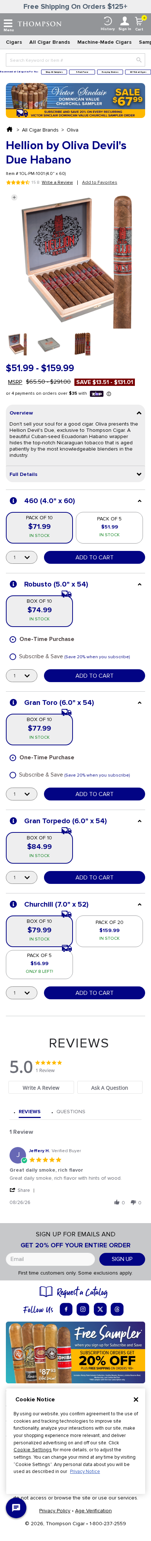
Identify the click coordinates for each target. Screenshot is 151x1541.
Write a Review (57, 182)
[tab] (41, 1087)
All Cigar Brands (49, 42)
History (108, 29)
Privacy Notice (85, 1471)
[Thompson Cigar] (40, 23)
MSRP (15, 382)
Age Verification (93, 1511)
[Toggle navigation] (8, 23)
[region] (75, 1441)
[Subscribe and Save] (75, 1352)
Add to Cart (95, 557)
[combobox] (75, 60)
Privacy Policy (54, 1511)
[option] (17, 343)
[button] (14, 197)
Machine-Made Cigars (104, 42)
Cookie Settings (33, 1450)
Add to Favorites (99, 182)
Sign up (122, 1259)
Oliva (72, 130)
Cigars (14, 42)
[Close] (136, 1399)
